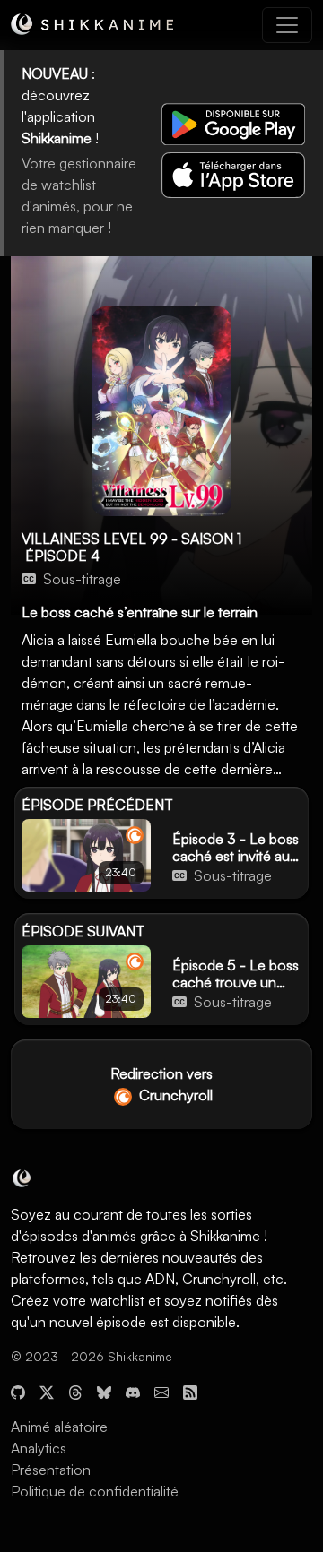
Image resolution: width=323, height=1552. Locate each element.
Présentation (51, 1470)
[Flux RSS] (190, 1391)
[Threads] (75, 1391)
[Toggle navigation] (287, 25)
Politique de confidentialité (95, 1491)
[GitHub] (18, 1391)
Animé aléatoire (59, 1427)
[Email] (161, 1391)
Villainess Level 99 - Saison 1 (131, 539)
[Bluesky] (104, 1391)
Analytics (38, 1448)
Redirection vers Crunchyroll (161, 1084)
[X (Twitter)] (46, 1391)
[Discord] (133, 1391)
